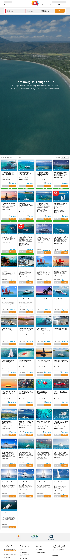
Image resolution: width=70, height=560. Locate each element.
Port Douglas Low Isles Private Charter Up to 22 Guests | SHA (8, 300)
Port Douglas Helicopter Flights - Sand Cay (25, 361)
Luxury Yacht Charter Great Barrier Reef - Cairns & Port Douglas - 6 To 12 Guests (8, 452)
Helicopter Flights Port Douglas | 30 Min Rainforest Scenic (61, 392)
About (22, 551)
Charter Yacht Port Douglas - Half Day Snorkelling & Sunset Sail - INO (8, 483)
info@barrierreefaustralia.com (10, 550)
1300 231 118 (9, 2)
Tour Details (5, 185)
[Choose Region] (15, 11)
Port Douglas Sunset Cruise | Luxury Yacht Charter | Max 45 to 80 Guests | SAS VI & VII (26, 330)
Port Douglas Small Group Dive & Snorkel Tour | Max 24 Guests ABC (8, 270)
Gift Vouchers (24, 552)
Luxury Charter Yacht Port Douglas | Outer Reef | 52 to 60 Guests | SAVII (9, 361)
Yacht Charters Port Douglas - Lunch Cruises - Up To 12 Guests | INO (8, 329)
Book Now (12, 185)
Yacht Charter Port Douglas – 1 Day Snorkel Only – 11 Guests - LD (61, 422)
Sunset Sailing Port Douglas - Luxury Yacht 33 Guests (43, 299)
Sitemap (22, 555)
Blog (22, 549)
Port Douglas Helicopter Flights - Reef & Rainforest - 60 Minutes (26, 392)
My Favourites (62, 4)
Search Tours (59, 10)
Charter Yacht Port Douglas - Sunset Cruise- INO (43, 361)
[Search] (65, 2)
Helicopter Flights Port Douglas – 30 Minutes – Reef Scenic (7, 422)
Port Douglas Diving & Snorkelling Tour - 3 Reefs (43, 204)
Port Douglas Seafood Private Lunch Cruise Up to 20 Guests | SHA (43, 270)
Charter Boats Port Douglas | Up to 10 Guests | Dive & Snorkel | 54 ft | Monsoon (26, 483)
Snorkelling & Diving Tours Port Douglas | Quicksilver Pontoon (25, 237)
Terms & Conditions (41, 551)
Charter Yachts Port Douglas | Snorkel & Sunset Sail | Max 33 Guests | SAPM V (43, 330)
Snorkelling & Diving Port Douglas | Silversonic (8, 237)
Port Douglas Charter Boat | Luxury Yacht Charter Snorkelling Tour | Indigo (43, 483)
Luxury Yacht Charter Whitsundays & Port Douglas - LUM (24, 270)
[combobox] (32, 11)
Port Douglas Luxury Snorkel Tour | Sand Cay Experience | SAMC (25, 173)
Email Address (55, 555)
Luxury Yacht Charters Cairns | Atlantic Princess (60, 452)
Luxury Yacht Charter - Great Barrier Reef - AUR (61, 299)
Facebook (8, 556)
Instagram (8, 557)
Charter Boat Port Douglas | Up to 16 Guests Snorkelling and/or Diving (26, 300)
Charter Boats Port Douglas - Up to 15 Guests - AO (26, 452)
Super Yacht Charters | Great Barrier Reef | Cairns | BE (26, 422)
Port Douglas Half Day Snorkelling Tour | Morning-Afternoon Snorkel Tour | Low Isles (43, 174)
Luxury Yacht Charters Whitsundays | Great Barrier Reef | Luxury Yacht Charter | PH (8, 514)
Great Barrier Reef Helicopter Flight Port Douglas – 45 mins (42, 392)
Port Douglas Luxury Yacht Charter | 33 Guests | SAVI (60, 329)
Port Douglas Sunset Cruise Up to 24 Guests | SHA (61, 269)
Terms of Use (39, 547)
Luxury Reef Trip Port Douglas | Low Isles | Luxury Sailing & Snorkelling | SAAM (26, 205)
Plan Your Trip (24, 547)
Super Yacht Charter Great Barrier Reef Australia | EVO (61, 361)
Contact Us (53, 4)
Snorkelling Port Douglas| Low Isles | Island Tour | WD (60, 204)
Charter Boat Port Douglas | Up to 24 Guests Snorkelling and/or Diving (61, 237)
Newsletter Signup (25, 554)
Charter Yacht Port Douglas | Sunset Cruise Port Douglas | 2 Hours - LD (8, 392)
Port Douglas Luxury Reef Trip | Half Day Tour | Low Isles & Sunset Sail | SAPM (8, 173)
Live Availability (8, 188)
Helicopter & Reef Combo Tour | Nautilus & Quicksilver (43, 452)
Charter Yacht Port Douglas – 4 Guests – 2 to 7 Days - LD (43, 422)
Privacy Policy (39, 549)
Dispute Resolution (41, 552)
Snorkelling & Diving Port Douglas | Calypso (60, 173)
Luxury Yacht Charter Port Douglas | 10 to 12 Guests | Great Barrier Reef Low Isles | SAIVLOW (61, 483)
